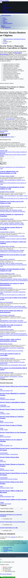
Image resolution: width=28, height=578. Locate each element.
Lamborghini (3, 405)
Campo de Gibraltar (4, 445)
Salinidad (19, 180)
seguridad (2, 377)
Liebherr (2, 502)
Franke (1, 428)
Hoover (2, 435)
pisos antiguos (20, 195)
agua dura (2, 263)
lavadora (13, 263)
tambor (23, 306)
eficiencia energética (14, 236)
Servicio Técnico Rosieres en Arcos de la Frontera (12, 521)
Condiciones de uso (7, 550)
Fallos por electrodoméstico (6, 302)
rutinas (1, 293)
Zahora (8, 406)
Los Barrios (3, 413)
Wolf (1, 389)
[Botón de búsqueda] (1, 160)
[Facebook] (1, 135)
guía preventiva (13, 347)
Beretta (1, 421)
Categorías (2, 508)
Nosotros (5, 22)
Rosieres (5, 43)
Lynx (1, 444)
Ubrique (6, 429)
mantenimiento (21, 292)
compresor (5, 223)
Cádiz (5, 180)
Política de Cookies (7, 547)
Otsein (1, 486)
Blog (4, 20)
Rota (5, 461)
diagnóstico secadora (17, 210)
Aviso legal (5, 548)
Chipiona (2, 133)
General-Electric (4, 453)
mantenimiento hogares (13, 250)
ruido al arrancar (14, 333)
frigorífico (8, 333)
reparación (2, 237)
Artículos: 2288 (3, 150)
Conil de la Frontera (4, 399)
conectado (12, 537)
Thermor (2, 468)
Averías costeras (4, 250)
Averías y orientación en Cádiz (7, 273)
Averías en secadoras (5, 206)
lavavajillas (22, 236)
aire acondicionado (10, 118)
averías (1, 180)
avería (1, 376)
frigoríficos (17, 223)
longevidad (15, 292)
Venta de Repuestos (7, 23)
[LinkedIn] (6, 135)
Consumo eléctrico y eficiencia (7, 232)
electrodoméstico (4, 131)
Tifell (1, 495)
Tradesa (2, 412)
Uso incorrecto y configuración (7, 259)
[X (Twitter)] (3, 135)
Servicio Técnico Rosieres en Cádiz (9, 527)
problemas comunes (17, 279)
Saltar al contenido (4, 0)
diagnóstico (11, 223)
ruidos (22, 223)
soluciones (25, 279)
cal (9, 263)
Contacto (5, 19)
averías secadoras (4, 210)
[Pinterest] (4, 135)
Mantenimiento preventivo (6, 287)
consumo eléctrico (4, 236)
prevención (2, 349)
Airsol (1, 460)
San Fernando (7, 436)
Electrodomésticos (11, 180)
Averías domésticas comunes (7, 219)
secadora (11, 306)
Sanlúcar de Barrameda (5, 496)
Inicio (4, 18)
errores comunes (13, 320)
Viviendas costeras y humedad (7, 176)
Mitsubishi (2, 398)
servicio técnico (19, 263)
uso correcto (20, 320)
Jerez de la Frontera (4, 470)
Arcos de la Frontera (5, 390)
